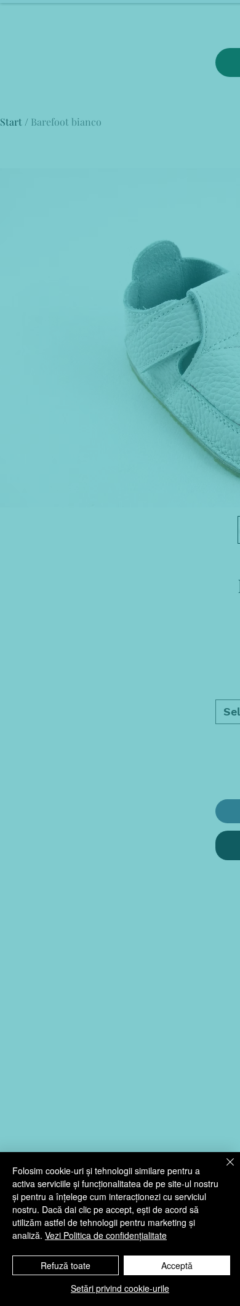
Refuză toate (65, 1265)
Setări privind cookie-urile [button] (120, 1288)
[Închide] (223, 1169)
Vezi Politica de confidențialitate (106, 1235)
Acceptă (177, 1265)
